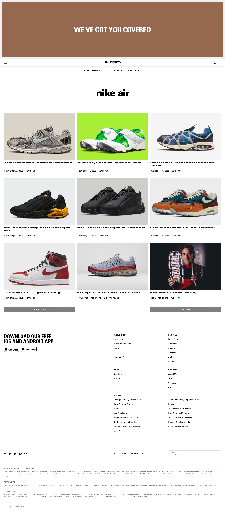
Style (106, 70)
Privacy (124, 454)
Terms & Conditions (122, 343)
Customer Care (120, 357)
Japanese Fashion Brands (179, 408)
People (171, 404)
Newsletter (118, 374)
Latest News (173, 339)
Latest (86, 70)
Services (172, 383)
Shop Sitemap (119, 431)
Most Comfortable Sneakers (125, 417)
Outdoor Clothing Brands (124, 422)
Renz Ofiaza (163, 298)
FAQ (115, 352)
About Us (172, 374)
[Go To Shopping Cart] (219, 62)
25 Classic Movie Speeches (180, 417)
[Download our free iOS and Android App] (11, 349)
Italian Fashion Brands (178, 426)
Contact (171, 387)
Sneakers (117, 70)
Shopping (96, 70)
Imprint (116, 454)
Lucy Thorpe (101, 298)
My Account (118, 339)
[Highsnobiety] (112, 62)
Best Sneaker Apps (121, 413)
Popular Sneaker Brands (179, 422)
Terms (142, 454)
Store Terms (133, 454)
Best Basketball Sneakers (179, 413)
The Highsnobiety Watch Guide (127, 399)
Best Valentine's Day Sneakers (126, 426)
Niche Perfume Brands (123, 404)
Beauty (138, 70)
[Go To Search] (215, 62)
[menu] (5, 62)
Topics (116, 408)
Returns (116, 348)
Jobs (170, 378)
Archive (116, 378)
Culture (128, 70)
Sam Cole (18, 171)
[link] (39, 142)
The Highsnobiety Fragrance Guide (183, 399)
